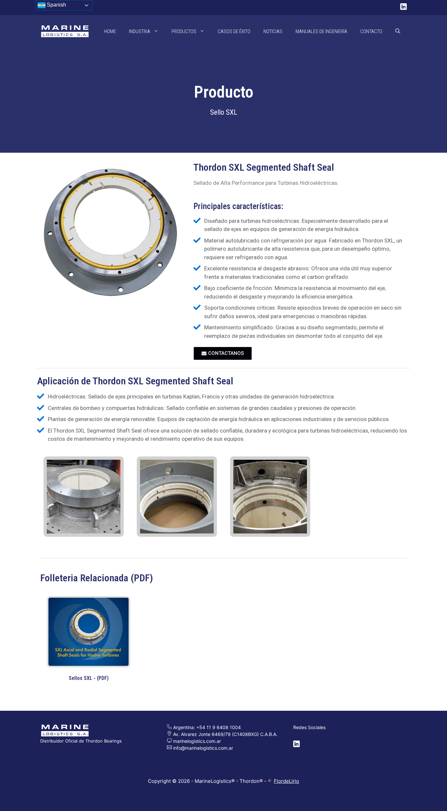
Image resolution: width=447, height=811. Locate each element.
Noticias (272, 31)
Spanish (55, 5)
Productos (183, 31)
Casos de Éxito (234, 31)
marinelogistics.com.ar (196, 741)
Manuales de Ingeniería (321, 31)
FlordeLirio (286, 781)
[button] (398, 31)
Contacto (371, 31)
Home (110, 31)
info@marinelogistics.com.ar (203, 748)
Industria (139, 31)
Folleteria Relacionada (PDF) (96, 578)
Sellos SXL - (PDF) (89, 678)
